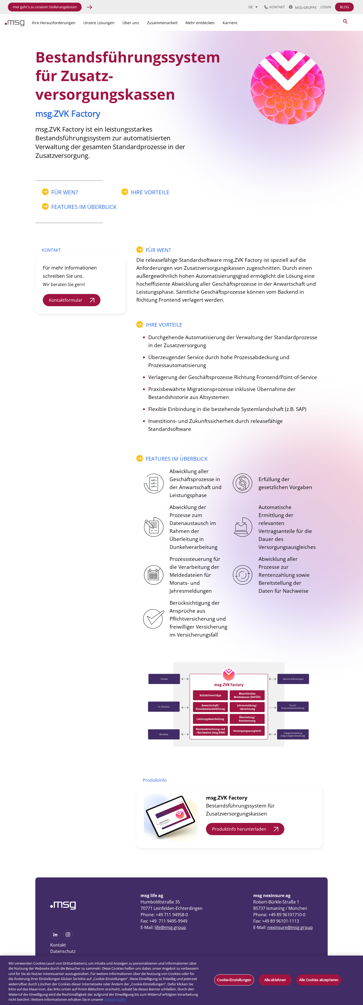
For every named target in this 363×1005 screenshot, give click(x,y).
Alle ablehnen (275, 979)
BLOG (344, 7)
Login (325, 7)
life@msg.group (170, 927)
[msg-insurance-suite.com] (14, 25)
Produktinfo (155, 780)
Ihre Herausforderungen (53, 22)
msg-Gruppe (304, 7)
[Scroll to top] (352, 939)
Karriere (230, 22)
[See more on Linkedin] (55, 937)
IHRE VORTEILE (150, 192)
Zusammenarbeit (162, 22)
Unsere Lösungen (99, 22)
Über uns (131, 22)
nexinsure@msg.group (290, 927)
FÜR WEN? (64, 192)
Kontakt (276, 7)
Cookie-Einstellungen (234, 979)
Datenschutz (63, 951)
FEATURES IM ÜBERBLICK (84, 207)
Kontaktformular (65, 300)
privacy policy (115, 999)
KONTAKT (51, 250)
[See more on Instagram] (68, 937)
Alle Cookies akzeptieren (318, 979)
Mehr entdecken (200, 22)
